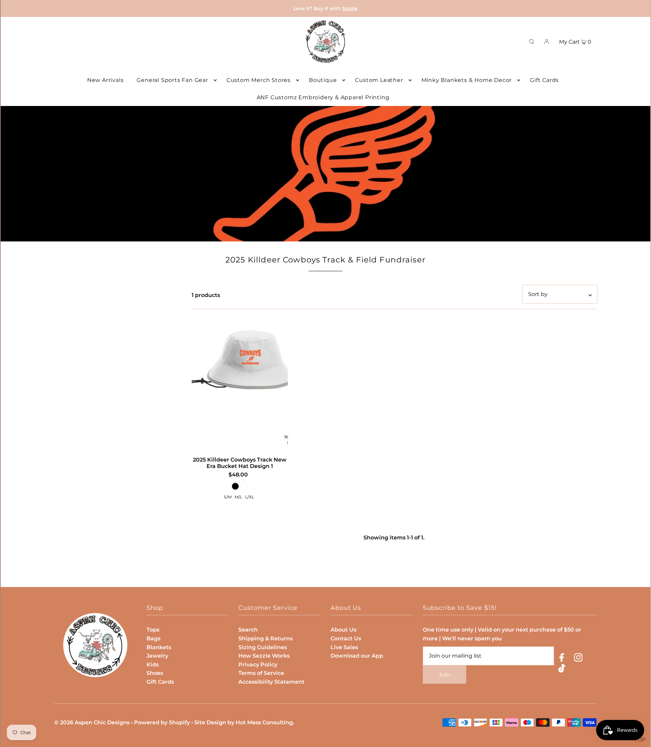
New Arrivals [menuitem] (105, 80)
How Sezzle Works (264, 656)
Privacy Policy (257, 664)
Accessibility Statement (271, 682)
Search (248, 629)
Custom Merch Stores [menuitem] (258, 80)
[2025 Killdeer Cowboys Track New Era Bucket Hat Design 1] (240, 383)
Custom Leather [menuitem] (379, 80)
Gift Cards (160, 682)
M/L (238, 496)
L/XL (249, 496)
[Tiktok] (561, 669)
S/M (228, 496)
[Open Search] (531, 41)
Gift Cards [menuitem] (544, 80)
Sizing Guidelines (262, 647)
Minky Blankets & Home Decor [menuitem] (466, 80)
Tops (152, 629)
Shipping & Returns (265, 638)
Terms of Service (261, 673)
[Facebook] (561, 658)
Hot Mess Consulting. (265, 722)
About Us (343, 629)
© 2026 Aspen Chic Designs (92, 722)
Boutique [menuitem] (323, 80)
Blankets (158, 647)
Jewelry (157, 656)
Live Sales (344, 647)
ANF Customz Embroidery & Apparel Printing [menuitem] (323, 97)
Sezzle (349, 8)
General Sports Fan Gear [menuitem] (172, 80)
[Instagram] (578, 658)
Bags (153, 638)
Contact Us (346, 638)
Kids (152, 664)
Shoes (154, 673)
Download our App (357, 656)
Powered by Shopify (162, 722)
